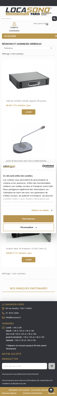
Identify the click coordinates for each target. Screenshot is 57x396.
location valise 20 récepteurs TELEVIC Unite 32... (26, 248)
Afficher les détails (40, 210)
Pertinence (28, 48)
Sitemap (51, 393)
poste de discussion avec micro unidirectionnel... (26, 161)
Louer (28, 112)
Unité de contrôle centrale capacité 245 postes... (26, 101)
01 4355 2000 (12, 313)
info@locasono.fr (13, 317)
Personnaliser (27, 227)
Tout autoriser (28, 218)
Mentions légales (9, 393)
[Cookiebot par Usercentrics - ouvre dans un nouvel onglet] (42, 166)
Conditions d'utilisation (32, 393)
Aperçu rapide (28, 79)
